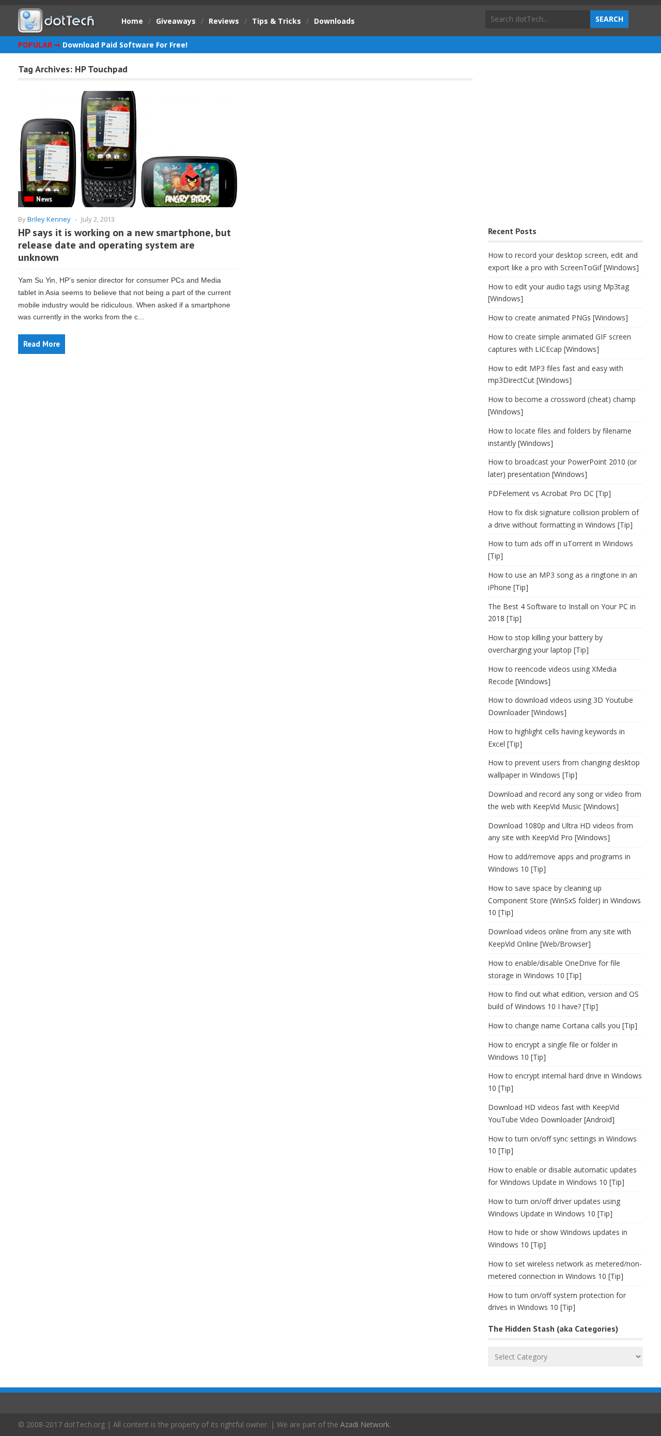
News (44, 199)
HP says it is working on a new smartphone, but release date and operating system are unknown (124, 245)
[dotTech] (57, 27)
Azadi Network (364, 1424)
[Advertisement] (565, 142)
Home (132, 21)
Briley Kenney (49, 219)
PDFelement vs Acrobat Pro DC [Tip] (549, 493)
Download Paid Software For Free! (124, 45)
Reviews (224, 21)
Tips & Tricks (276, 21)
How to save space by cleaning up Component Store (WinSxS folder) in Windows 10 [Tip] (564, 900)
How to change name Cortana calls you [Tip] (562, 1025)
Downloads (334, 21)
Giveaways (176, 21)
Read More (41, 344)
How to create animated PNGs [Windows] (558, 317)
